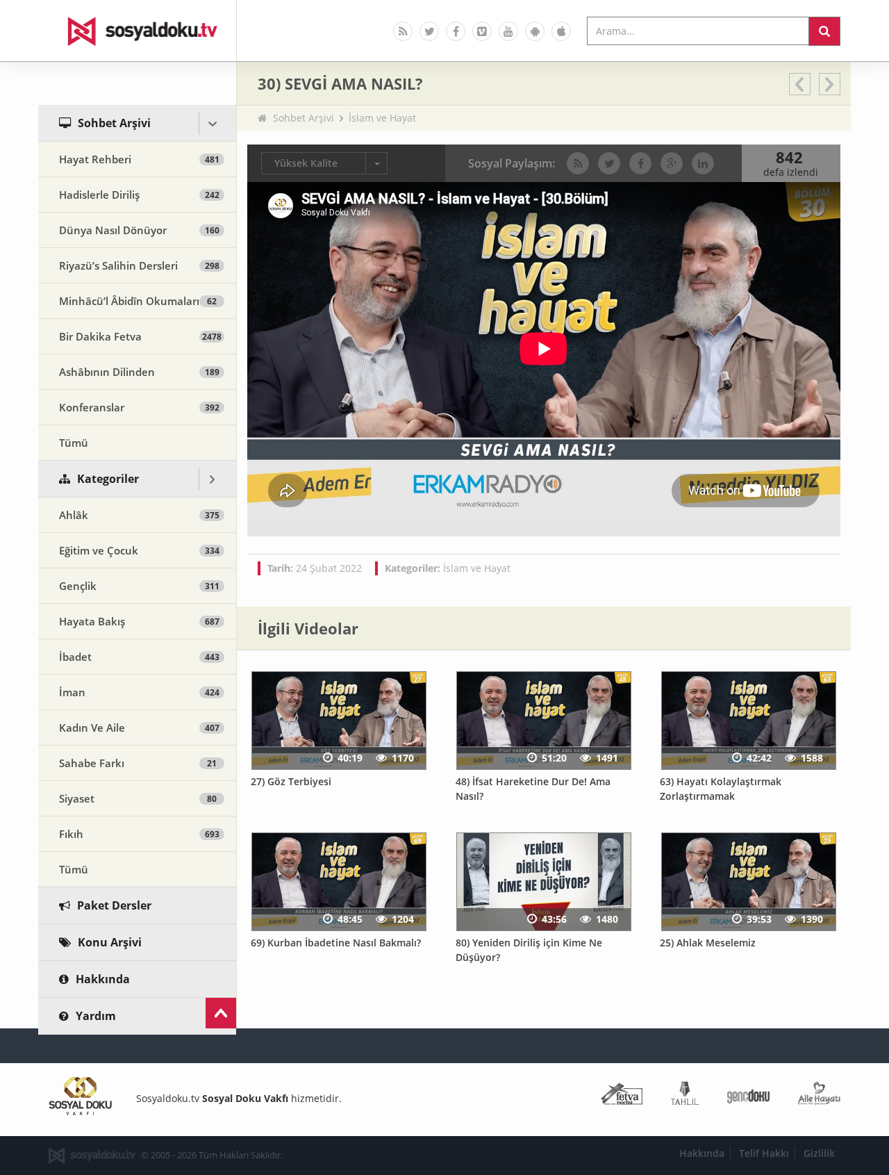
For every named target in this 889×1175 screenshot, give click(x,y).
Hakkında (701, 1153)
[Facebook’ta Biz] (455, 31)
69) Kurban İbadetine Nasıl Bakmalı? (336, 942)
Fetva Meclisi (621, 1096)
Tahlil (685, 1096)
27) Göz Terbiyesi (291, 781)
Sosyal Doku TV (137, 30)
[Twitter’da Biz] (429, 31)
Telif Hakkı (764, 1153)
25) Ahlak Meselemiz (708, 942)
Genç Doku (748, 1096)
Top (221, 1013)
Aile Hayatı (819, 1096)
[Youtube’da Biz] (508, 31)
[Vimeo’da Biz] (482, 31)
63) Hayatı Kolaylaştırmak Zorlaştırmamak (720, 789)
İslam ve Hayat (382, 117)
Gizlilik (819, 1153)
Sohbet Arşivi (303, 117)
